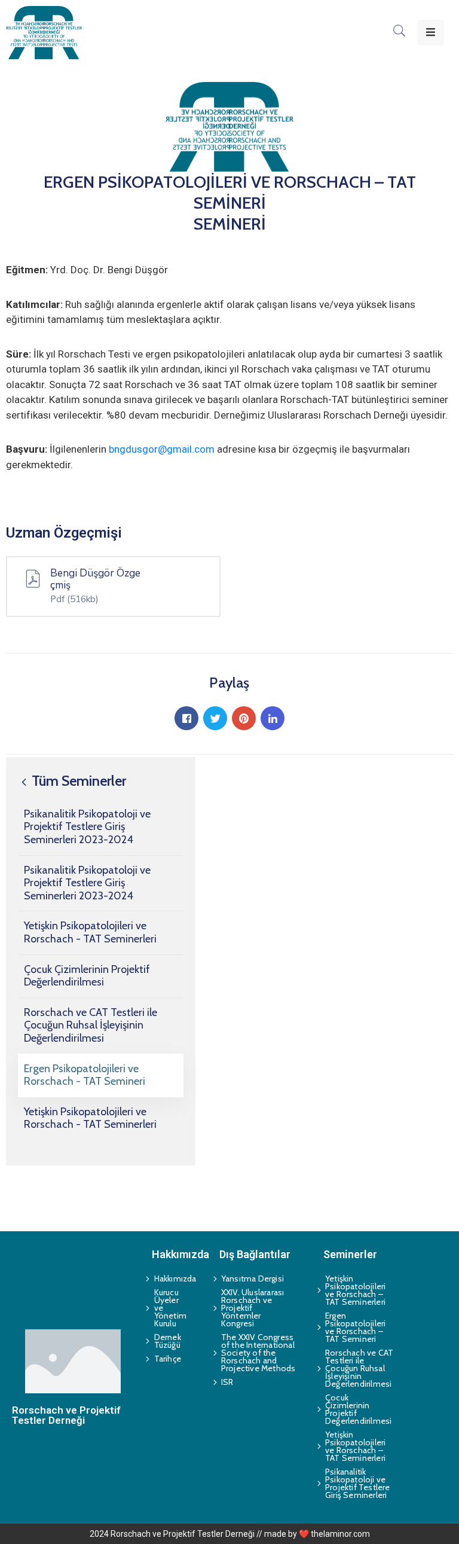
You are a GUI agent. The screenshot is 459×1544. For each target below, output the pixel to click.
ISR (227, 1382)
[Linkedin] (272, 718)
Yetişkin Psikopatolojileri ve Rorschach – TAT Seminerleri (355, 1290)
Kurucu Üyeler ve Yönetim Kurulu (170, 1308)
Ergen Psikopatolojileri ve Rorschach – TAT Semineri (355, 1327)
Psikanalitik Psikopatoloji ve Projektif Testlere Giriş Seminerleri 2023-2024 (87, 826)
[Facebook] (186, 718)
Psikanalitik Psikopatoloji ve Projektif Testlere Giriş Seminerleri (357, 1483)
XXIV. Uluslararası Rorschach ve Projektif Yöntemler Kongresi (252, 1308)
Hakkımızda (170, 1278)
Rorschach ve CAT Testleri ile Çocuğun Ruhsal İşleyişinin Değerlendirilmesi (90, 1025)
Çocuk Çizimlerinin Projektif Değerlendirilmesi (87, 976)
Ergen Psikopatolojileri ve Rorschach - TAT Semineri (84, 1075)
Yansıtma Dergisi (252, 1278)
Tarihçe (167, 1358)
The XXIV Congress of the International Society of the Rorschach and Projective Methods (255, 1353)
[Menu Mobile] (430, 32)
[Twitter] (215, 718)
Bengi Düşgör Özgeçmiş (95, 579)
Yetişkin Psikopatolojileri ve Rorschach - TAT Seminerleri (90, 932)
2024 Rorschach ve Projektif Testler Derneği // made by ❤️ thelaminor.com (230, 1534)
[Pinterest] (244, 718)
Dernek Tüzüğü (167, 1341)
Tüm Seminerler (77, 780)
